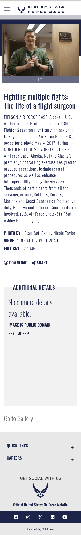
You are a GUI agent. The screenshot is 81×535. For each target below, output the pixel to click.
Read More (18, 333)
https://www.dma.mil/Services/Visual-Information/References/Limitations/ (36, 397)
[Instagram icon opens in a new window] (28, 517)
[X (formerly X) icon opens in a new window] (40, 517)
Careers (14, 457)
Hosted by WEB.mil (40, 529)
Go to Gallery (18, 418)
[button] (7, 9)
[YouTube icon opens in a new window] (64, 517)
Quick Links (17, 445)
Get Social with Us (40, 478)
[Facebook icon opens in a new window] (16, 517)
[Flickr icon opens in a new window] (52, 517)
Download (17, 263)
